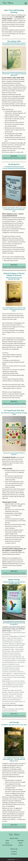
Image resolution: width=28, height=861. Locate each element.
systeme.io (17, 859)
